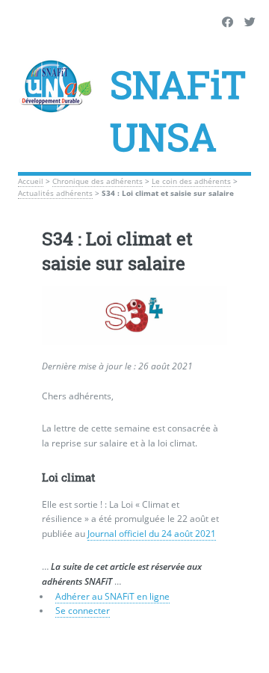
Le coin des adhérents (191, 181)
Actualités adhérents (55, 193)
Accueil (30, 181)
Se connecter (82, 610)
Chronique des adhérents (97, 181)
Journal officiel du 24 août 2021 (151, 533)
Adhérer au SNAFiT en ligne (112, 596)
